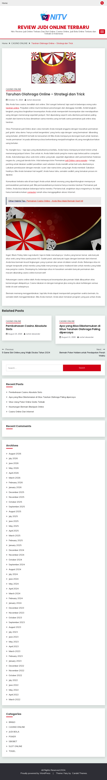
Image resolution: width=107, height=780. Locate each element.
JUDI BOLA (14, 731)
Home (5, 3)
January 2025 (15, 545)
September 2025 (17, 506)
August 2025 (15, 511)
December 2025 (16, 492)
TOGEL (12, 751)
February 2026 (16, 482)
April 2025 (14, 530)
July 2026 (13, 458)
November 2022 (16, 670)
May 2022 (14, 690)
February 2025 (16, 540)
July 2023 (13, 632)
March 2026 (14, 477)
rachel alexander (34, 100)
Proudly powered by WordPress (35, 773)
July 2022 (13, 680)
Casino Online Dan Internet (21, 411)
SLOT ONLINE (15, 746)
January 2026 (15, 487)
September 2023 (17, 622)
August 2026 (15, 453)
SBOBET (13, 741)
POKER (12, 736)
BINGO (12, 722)
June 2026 (14, 463)
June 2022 (14, 685)
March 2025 (14, 535)
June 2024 (14, 579)
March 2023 (14, 651)
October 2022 (15, 675)
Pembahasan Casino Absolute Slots (26, 327)
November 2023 (16, 612)
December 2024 (16, 550)
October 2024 (15, 559)
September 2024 (17, 564)
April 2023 (14, 646)
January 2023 (15, 661)
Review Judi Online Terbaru (53, 27)
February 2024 (16, 598)
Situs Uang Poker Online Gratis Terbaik (27, 402)
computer (31, 192)
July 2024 (13, 574)
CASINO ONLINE (13, 89)
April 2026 (14, 473)
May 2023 (14, 641)
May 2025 (14, 526)
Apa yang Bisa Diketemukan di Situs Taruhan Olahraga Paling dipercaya (79, 329)
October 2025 (15, 502)
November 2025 (16, 497)
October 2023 (15, 617)
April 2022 (14, 694)
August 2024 (15, 569)
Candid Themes (79, 773)
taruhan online (12, 108)
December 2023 (16, 608)
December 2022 (16, 665)
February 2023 (16, 656)
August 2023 (15, 627)
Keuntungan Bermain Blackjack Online (26, 406)
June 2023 (14, 636)
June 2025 (14, 521)
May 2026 (14, 468)
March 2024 (14, 593)
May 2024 (14, 583)
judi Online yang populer (76, 160)
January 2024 (15, 603)
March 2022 (14, 699)
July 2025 (13, 516)
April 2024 (14, 588)
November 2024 (16, 554)
